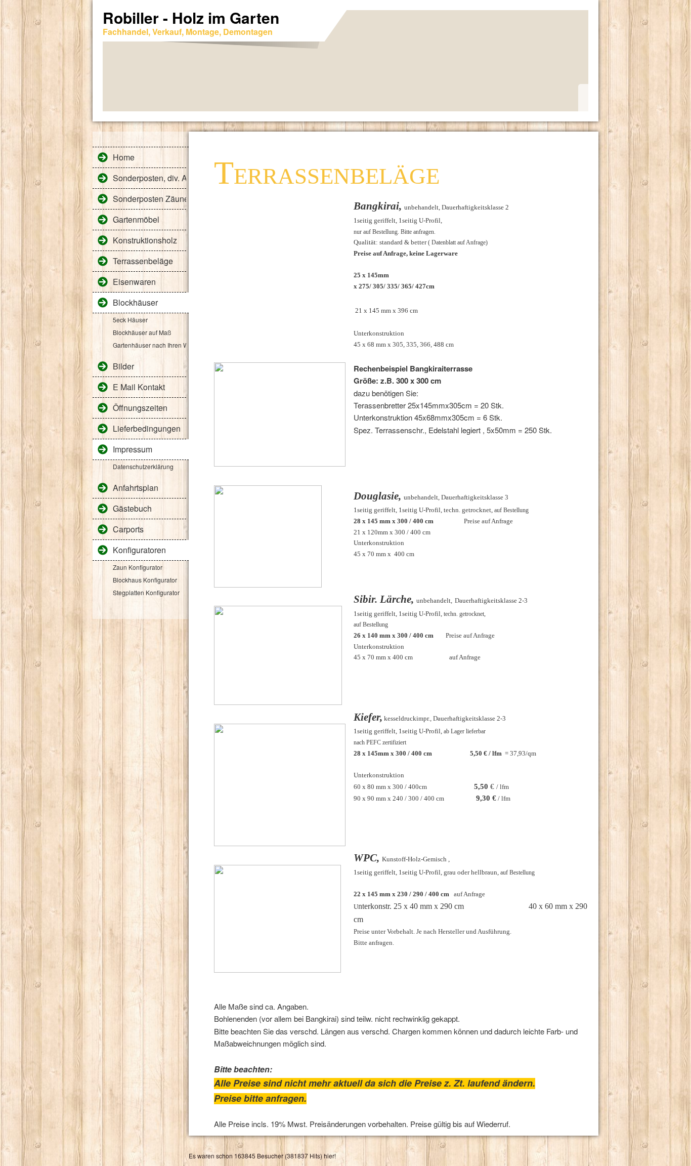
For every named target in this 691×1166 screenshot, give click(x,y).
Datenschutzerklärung (143, 466)
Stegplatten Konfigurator (146, 592)
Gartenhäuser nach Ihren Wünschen (149, 345)
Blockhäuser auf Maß (142, 332)
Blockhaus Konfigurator (145, 579)
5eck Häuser (130, 319)
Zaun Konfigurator (137, 567)
